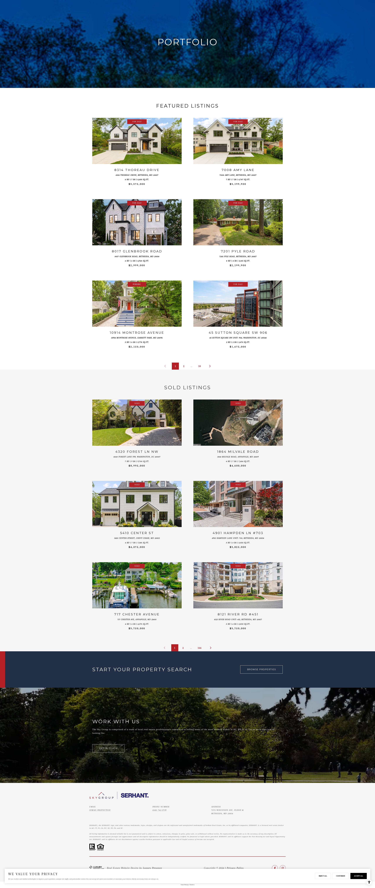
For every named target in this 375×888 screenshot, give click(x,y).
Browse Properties (261, 669)
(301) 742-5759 (159, 810)
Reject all (323, 876)
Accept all (358, 876)
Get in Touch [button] (108, 748)
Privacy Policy (235, 867)
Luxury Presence (152, 867)
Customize (340, 876)
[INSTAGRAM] (283, 868)
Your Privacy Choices (187, 885)
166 (200, 647)
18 (199, 366)
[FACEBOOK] (275, 868)
